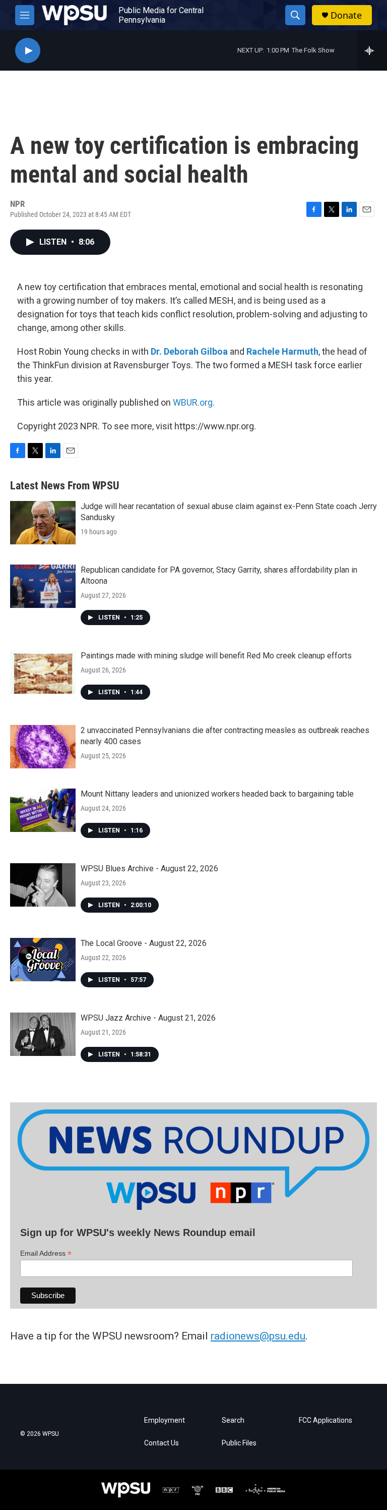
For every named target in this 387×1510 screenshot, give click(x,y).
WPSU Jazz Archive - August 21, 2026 (148, 1018)
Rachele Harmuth (282, 351)
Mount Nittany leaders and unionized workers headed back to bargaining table (217, 794)
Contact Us (161, 1443)
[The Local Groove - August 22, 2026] (43, 959)
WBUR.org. (194, 402)
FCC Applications (325, 1420)
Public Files (239, 1443)
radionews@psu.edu (258, 1336)
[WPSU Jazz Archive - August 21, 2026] (43, 1034)
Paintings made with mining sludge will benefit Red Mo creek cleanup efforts (216, 655)
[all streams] (372, 50)
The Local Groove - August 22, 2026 (144, 943)
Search (233, 1420)
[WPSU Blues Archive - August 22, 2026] (43, 885)
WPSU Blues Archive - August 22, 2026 (149, 868)
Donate (346, 15)
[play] (28, 51)
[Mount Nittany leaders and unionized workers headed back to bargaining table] (43, 810)
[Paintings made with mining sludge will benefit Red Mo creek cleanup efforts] (43, 672)
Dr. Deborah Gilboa (189, 351)
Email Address (46, 1253)
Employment (164, 1420)
